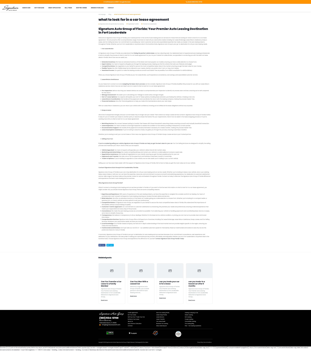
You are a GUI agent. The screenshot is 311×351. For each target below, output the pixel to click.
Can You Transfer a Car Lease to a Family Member (111, 283)
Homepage (102, 14)
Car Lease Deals (160, 321)
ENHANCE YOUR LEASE (97, 8)
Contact (130, 326)
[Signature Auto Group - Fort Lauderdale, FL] (10, 8)
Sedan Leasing (189, 315)
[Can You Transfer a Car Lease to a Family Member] (112, 270)
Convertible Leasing (190, 321)
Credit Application (133, 312)
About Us (130, 321)
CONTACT (111, 8)
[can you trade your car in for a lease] (170, 270)
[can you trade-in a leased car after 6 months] (199, 270)
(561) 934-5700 (108, 318)
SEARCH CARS (26, 8)
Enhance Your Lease (133, 319)
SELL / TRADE (68, 8)
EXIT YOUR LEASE (39, 8)
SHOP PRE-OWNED (81, 8)
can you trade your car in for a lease (169, 282)
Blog (109, 14)
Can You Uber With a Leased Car (139, 282)
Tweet (111, 245)
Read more (104, 300)
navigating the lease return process (133, 84)
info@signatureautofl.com (110, 325)
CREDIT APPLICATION (54, 8)
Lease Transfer (160, 319)
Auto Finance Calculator (134, 323)
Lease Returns (160, 317)
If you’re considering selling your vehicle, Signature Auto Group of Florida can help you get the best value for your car (135, 143)
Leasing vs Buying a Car (191, 312)
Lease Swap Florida (161, 315)
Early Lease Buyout (161, 326)
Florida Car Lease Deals (149, 24)
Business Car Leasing (162, 323)
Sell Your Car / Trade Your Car (136, 317)
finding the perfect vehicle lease (144, 53)
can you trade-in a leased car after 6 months (196, 283)
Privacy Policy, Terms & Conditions (204, 342)
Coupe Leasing (189, 319)
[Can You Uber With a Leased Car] (141, 270)
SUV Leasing (188, 317)
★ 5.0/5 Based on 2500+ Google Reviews (116, 2)
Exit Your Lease (132, 315)
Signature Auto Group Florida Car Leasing (112, 24)
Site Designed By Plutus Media (141, 342)
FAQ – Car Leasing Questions (193, 326)
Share (102, 245)
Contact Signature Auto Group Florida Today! (169, 239)
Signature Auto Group (121, 342)
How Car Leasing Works (162, 312)
